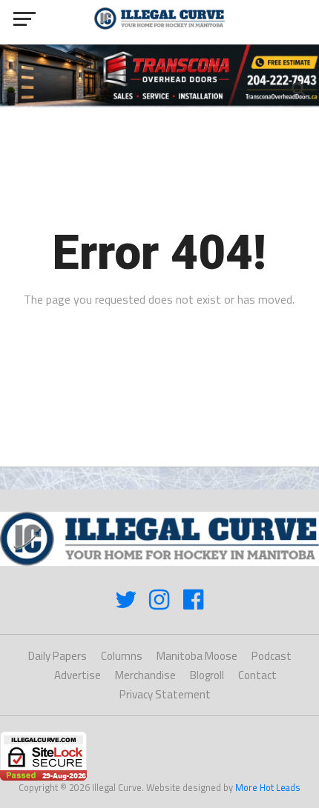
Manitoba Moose (197, 655)
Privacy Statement (165, 694)
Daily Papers (57, 655)
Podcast (271, 655)
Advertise (77, 675)
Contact (257, 675)
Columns (121, 655)
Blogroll (207, 675)
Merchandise (145, 675)
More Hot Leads (267, 787)
